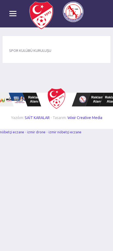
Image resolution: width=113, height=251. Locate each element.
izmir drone (36, 132)
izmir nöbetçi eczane (65, 132)
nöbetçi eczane (12, 132)
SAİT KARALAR (37, 117)
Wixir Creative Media (84, 117)
